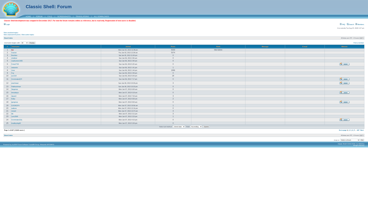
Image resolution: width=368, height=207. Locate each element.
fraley (13, 99)
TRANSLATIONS (82, 17)
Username (15, 46)
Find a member (358, 43)
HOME (28, 17)
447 (358, 130)
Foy (12, 73)
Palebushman (16, 86)
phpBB (14, 144)
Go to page (343, 130)
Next (362, 130)
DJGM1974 (15, 105)
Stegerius (14, 89)
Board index (8, 38)
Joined (128, 46)
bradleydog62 (16, 123)
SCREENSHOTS (64, 17)
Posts (173, 46)
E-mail (304, 46)
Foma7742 (15, 64)
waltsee (14, 108)
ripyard (13, 96)
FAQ (343, 24)
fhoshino (14, 55)
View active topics (28, 35)
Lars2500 (14, 116)
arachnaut (14, 83)
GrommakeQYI (16, 79)
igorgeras (14, 102)
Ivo (12, 50)
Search (351, 24)
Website (344, 46)
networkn (14, 67)
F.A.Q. (50, 17)
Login (8, 24)
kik (12, 114)
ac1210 (14, 76)
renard (13, 111)
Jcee (13, 70)
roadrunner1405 (17, 61)
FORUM (39, 17)
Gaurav (14, 52)
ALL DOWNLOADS (101, 17)
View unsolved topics (11, 32)
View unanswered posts (12, 35)
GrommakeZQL (16, 120)
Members (360, 24)
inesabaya (15, 92)
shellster (14, 58)
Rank (218, 46)
